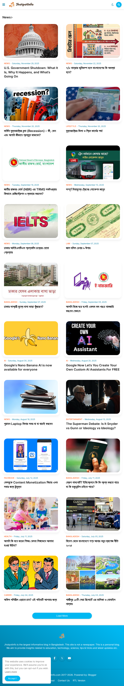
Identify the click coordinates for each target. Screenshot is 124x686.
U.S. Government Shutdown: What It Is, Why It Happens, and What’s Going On (31, 72)
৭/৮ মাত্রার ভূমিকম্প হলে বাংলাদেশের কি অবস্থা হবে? (90, 70)
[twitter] (62, 658)
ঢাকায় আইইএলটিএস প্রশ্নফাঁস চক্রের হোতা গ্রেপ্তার (26, 250)
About (51, 680)
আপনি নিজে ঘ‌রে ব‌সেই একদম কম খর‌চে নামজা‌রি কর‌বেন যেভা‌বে (90, 309)
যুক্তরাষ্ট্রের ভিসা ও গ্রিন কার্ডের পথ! (84, 131)
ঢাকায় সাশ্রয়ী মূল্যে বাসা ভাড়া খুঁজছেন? (23, 307)
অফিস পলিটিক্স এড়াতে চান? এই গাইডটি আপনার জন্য (30, 600)
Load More (62, 615)
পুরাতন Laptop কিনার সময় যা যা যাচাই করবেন (28, 424)
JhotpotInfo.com (52, 674)
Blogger (92, 674)
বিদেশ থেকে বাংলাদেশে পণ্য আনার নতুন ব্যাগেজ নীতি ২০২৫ (92, 543)
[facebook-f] (54, 658)
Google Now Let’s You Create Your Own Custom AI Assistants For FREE (93, 367)
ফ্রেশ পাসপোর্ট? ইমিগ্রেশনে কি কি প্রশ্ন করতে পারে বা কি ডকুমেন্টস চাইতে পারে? (92, 485)
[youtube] (69, 658)
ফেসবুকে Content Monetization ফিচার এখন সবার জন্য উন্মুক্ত (31, 485)
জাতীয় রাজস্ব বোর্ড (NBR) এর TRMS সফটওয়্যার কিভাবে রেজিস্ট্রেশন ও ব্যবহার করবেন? (30, 192)
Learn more (11, 671)
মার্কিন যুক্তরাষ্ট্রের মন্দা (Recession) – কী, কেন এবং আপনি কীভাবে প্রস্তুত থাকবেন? (30, 133)
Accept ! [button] (12, 678)
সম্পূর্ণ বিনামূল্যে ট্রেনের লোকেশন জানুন (85, 189)
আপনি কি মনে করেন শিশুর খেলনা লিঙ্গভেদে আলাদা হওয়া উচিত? (29, 543)
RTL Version (79, 680)
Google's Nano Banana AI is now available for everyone (28, 367)
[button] (3, 4)
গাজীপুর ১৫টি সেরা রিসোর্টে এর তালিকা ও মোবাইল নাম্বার (90, 602)
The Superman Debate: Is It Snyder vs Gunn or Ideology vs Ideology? (92, 426)
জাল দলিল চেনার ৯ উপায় (78, 248)
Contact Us (64, 680)
